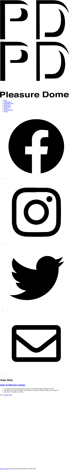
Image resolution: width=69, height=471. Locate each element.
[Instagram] (36, 244)
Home (5, 100)
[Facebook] (36, 178)
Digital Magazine (8, 103)
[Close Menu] (2, 41)
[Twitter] (36, 310)
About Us (6, 108)
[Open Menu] (0, 41)
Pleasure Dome (4, 468)
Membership (7, 106)
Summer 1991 (8, 395)
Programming (7, 102)
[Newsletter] (36, 375)
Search (5, 111)
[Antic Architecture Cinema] (34, 465)
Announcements (8, 110)
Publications (7, 105)
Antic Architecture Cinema (12, 385)
